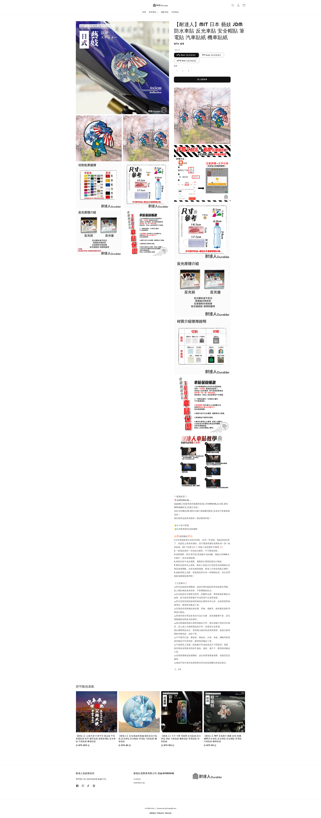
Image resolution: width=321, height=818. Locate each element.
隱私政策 (160, 813)
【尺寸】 (177, 50)
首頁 (144, 12)
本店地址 (175, 12)
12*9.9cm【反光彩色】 (187, 61)
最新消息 (164, 12)
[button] (233, 5)
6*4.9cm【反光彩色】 (186, 55)
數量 (175, 66)
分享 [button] (179, 669)
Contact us (139, 783)
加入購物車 (202, 79)
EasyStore (171, 808)
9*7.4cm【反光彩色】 (211, 55)
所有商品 (152, 12)
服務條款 (153, 813)
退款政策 (168, 813)
